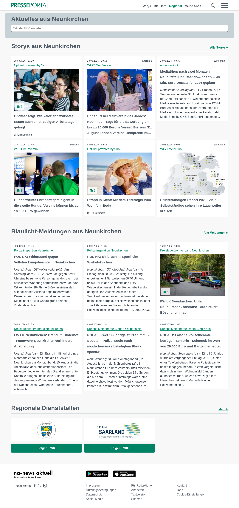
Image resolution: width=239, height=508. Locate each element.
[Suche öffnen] (213, 5)
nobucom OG (169, 65)
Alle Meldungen (215, 232)
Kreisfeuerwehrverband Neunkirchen (184, 250)
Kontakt (182, 485)
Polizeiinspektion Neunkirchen (34, 250)
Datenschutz (94, 494)
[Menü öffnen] (224, 5)
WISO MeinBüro (171, 149)
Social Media (94, 499)
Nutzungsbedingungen (101, 490)
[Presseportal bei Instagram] (44, 485)
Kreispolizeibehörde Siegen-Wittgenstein (114, 328)
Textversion (138, 494)
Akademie (138, 490)
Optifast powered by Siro (30, 65)
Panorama (146, 61)
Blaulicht (160, 6)
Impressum (93, 485)
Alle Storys (218, 47)
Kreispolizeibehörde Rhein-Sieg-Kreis (185, 328)
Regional (175, 6)
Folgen (42, 448)
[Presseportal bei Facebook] (34, 485)
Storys (146, 6)
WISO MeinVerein (99, 65)
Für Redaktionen (142, 485)
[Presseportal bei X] (38, 485)
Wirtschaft (219, 61)
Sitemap (136, 499)
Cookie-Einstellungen (191, 494)
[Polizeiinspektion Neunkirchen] (119, 429)
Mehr (222, 409)
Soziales (74, 144)
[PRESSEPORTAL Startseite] (30, 5)
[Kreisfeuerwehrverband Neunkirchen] (46, 429)
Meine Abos (193, 6)
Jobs (180, 490)
